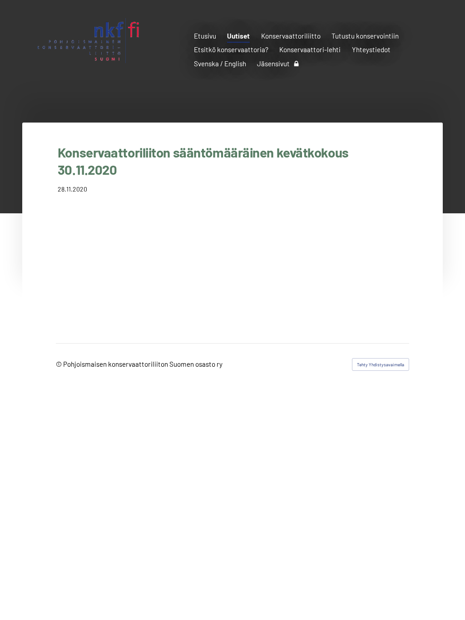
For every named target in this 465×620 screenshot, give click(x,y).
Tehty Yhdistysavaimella (380, 364)
